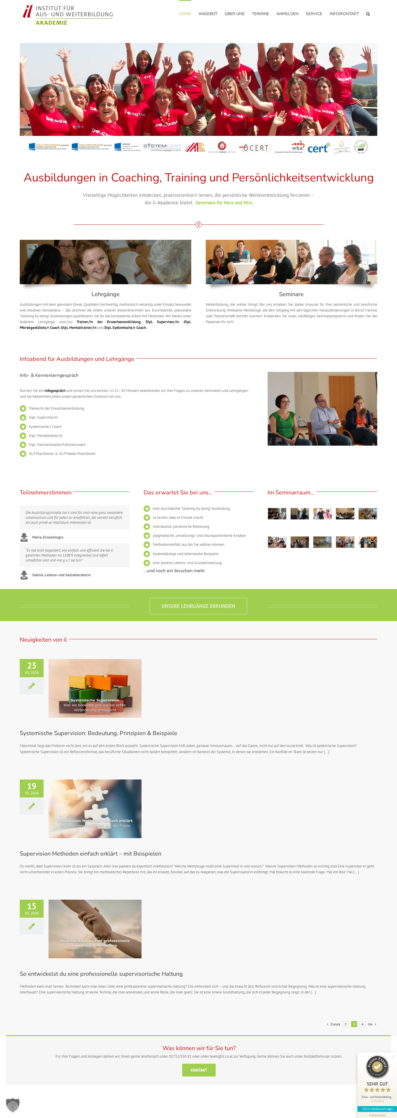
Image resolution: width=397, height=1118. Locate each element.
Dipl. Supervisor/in (162, 321)
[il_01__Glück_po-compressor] (277, 542)
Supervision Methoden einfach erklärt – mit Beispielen (90, 854)
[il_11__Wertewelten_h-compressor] (277, 514)
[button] (368, 13)
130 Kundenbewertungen (377, 1109)
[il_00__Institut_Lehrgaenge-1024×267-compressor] (105, 241)
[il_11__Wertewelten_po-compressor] (345, 542)
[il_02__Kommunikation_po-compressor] (300, 542)
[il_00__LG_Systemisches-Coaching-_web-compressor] (291, 241)
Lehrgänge (106, 294)
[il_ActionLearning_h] (322, 514)
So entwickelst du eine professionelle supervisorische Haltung (101, 974)
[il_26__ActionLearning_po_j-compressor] (368, 514)
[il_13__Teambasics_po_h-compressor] (300, 514)
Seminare (291, 294)
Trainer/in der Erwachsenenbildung (109, 321)
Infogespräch (54, 390)
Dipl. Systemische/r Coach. (125, 327)
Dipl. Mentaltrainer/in (78, 327)
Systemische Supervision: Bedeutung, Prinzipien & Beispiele (98, 733)
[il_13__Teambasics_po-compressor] (368, 542)
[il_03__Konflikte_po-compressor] (322, 542)
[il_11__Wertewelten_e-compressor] (345, 514)
